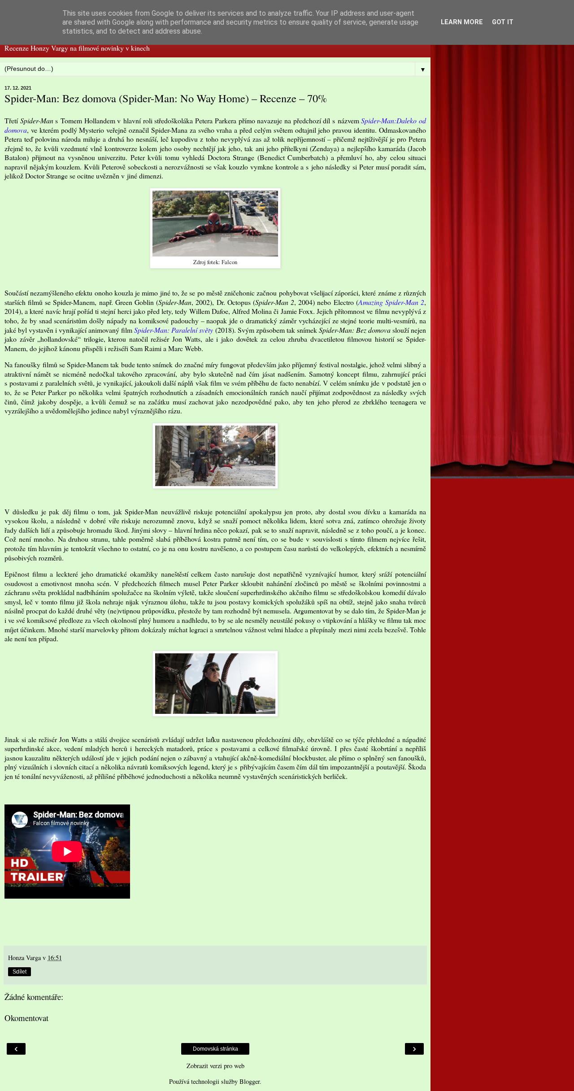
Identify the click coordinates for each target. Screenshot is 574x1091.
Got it (502, 22)
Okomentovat (26, 1017)
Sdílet (19, 972)
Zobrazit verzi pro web (215, 1065)
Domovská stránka (215, 1049)
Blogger (249, 1081)
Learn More (462, 22)
